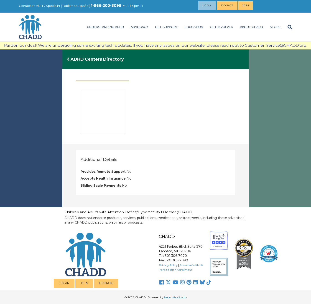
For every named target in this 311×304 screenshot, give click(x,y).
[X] (168, 282)
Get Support (166, 27)
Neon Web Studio (175, 297)
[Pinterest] (188, 282)
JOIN (84, 283)
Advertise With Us (191, 265)
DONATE (106, 283)
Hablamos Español (75, 6)
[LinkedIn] (195, 282)
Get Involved (221, 27)
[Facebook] (161, 282)
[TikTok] (208, 282)
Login (207, 5)
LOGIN (64, 283)
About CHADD (251, 27)
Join (245, 5)
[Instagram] (182, 282)
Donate (227, 5)
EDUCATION (194, 27)
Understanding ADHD (105, 27)
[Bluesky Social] (202, 282)
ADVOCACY (139, 27)
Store (275, 27)
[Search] (288, 27)
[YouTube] (175, 282)
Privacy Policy (168, 265)
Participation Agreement (175, 269)
